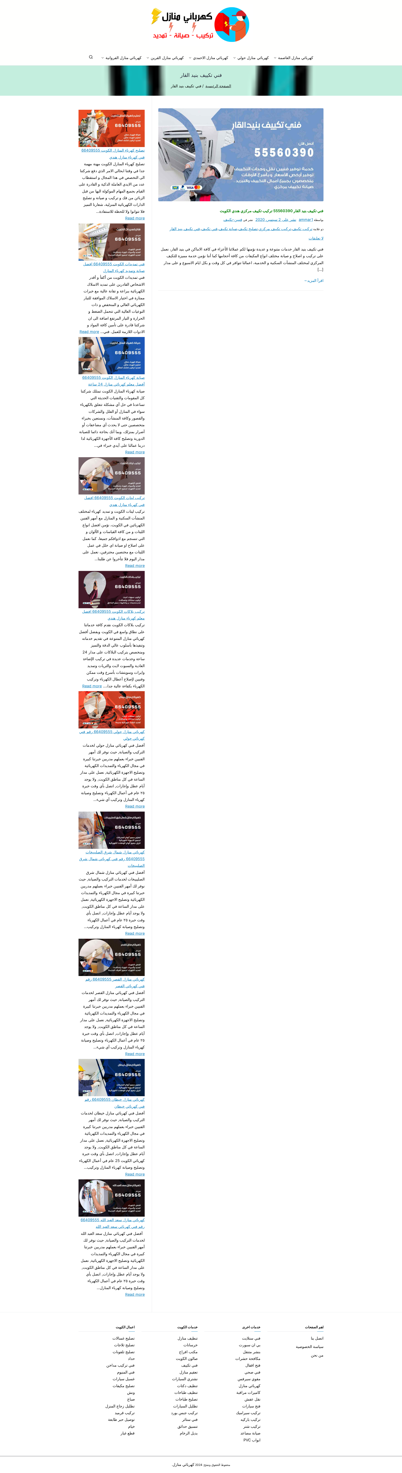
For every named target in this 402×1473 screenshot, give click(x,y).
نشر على (275, 219)
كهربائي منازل (249, 1386)
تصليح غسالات (123, 1338)
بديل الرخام (189, 1433)
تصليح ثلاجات (124, 1345)
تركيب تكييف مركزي (275, 229)
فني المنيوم (126, 1372)
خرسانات (190, 1345)
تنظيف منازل (188, 1338)
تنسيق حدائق (188, 1426)
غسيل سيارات (124, 1379)
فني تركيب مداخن (120, 1365)
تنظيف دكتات (187, 1386)
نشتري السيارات (185, 1379)
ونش (131, 1392)
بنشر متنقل (251, 1352)
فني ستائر (190, 1419)
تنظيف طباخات (186, 1392)
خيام (131, 1426)
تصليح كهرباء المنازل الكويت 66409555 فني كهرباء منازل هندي (113, 153)
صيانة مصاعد (250, 1433)
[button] (276, 57)
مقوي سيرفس (249, 1379)
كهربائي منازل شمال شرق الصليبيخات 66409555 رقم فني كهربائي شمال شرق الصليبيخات (112, 859)
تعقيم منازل (188, 1372)
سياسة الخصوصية (309, 1346)
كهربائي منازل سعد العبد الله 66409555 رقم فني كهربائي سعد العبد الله (113, 1223)
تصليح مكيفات (124, 1386)
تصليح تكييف (248, 229)
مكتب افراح (188, 1352)
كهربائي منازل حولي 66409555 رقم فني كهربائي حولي (112, 735)
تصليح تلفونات (124, 1352)
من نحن (317, 1355)
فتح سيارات (251, 1406)
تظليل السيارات (185, 1406)
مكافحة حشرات (247, 1358)
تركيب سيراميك (248, 1413)
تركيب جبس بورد (184, 1413)
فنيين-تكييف (232, 219)
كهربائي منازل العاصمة (295, 58)
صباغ (131, 1399)
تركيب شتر (251, 1426)
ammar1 (306, 219)
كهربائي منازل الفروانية (124, 58)
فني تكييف (209, 229)
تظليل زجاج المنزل (120, 1406)
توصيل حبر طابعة (121, 1419)
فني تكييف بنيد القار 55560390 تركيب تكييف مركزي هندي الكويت (271, 211)
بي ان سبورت (249, 1345)
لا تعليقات (316, 238)
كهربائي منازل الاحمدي (210, 58)
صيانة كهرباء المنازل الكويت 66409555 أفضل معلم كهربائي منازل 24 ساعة (113, 380)
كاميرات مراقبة (248, 1392)
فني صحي (252, 1372)
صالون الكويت (187, 1358)
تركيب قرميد (125, 1413)
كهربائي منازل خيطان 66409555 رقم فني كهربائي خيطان (115, 1102)
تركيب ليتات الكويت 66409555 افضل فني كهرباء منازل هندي (114, 501)
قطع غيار (128, 1433)
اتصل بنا (317, 1338)
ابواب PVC (252, 1440)
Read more (135, 217)
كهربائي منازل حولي (253, 58)
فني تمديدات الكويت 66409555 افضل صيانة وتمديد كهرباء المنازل (114, 267)
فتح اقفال (252, 1365)
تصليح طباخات (186, 1399)
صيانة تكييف (228, 229)
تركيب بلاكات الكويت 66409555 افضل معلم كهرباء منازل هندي (113, 614)
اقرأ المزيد (315, 280)
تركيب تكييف (302, 229)
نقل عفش (252, 1399)
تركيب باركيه (250, 1419)
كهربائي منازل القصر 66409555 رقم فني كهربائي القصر (115, 982)
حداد (131, 1358)
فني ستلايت (251, 1338)
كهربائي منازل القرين (167, 58)
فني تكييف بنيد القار (185, 229)
